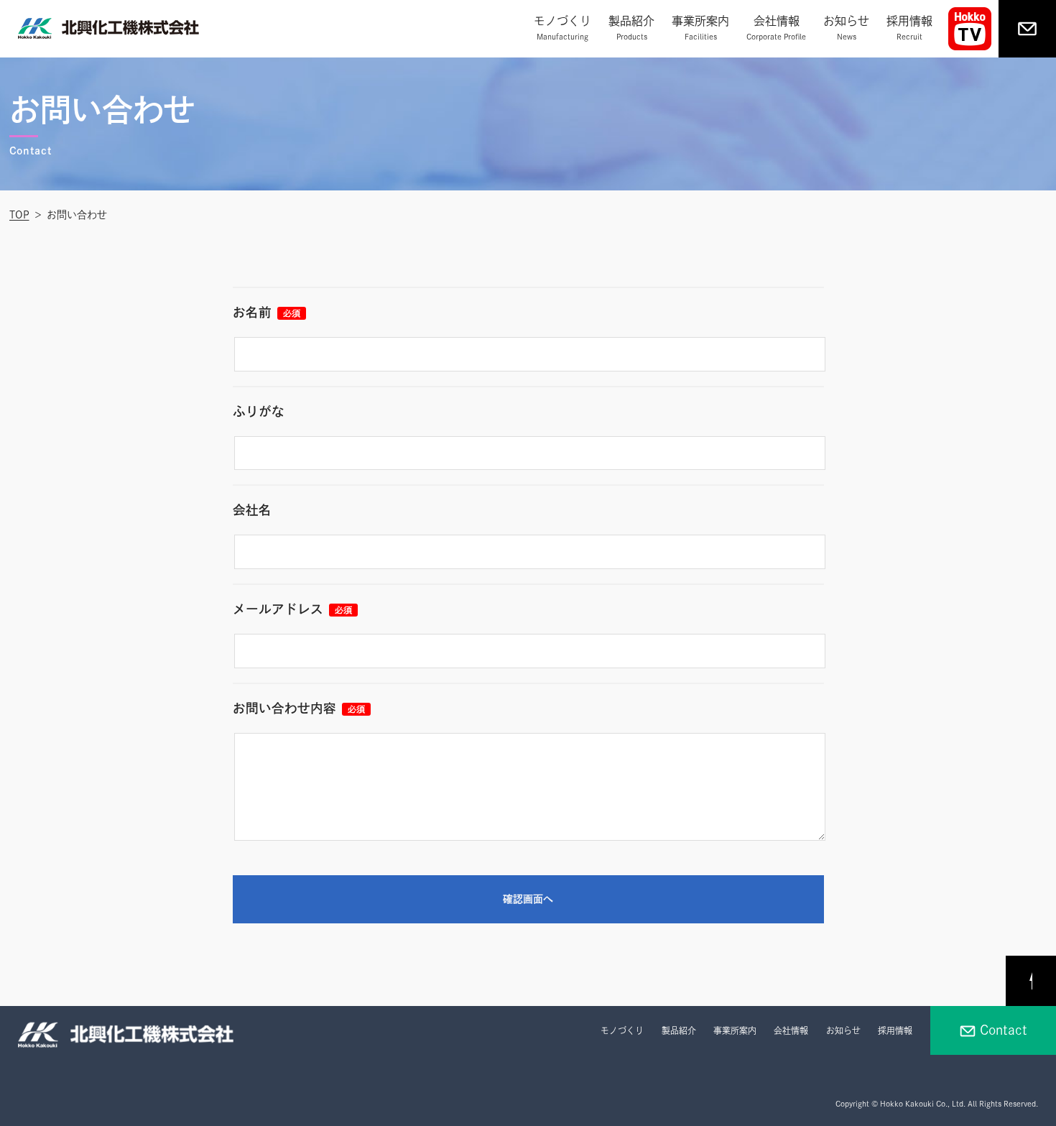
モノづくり (562, 27)
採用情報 (909, 27)
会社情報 (776, 27)
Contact (1003, 1030)
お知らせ (846, 27)
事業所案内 (700, 27)
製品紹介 (631, 27)
